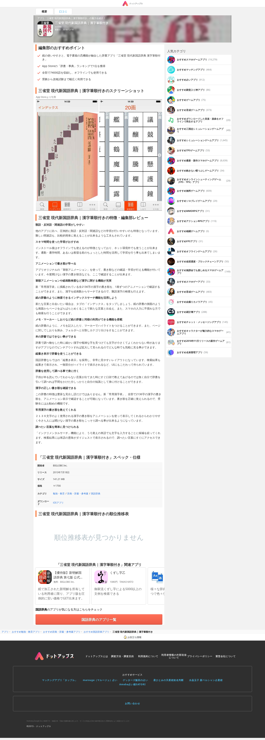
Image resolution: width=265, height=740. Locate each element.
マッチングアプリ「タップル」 (59, 680)
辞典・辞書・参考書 (77, 493)
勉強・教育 (59, 493)
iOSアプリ (58, 502)
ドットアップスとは (96, 656)
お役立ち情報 (134, 637)
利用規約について (148, 656)
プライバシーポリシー (199, 656)
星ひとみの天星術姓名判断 (168, 680)
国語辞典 (95, 493)
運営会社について (226, 656)
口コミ (63, 11)
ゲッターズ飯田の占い (135, 680)
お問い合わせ (132, 703)
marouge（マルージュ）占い (100, 680)
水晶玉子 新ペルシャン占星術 (206, 680)
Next (159, 155)
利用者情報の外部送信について (174, 656)
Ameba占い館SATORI (132, 684)
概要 (44, 11)
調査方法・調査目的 (122, 656)
